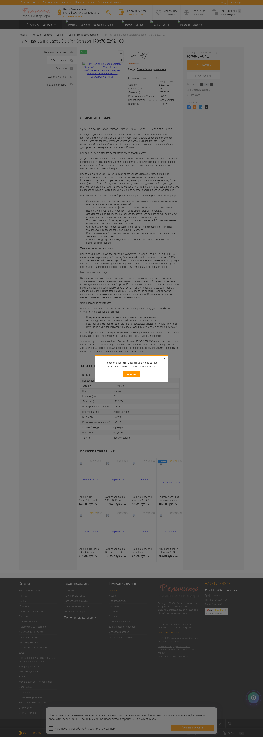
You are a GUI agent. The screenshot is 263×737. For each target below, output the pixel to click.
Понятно (131, 374)
